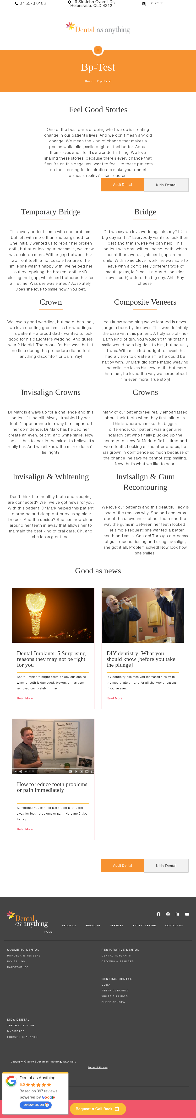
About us (69, 925)
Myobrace (16, 1031)
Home (89, 81)
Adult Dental (122, 185)
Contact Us (174, 925)
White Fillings (115, 996)
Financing (93, 925)
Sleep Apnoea (113, 1002)
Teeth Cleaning (115, 990)
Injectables (17, 967)
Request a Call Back (95, 1109)
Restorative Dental (121, 949)
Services (116, 925)
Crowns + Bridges (118, 961)
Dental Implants (116, 955)
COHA (106, 984)
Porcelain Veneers (24, 955)
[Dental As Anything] (98, 28)
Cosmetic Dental (23, 949)
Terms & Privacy (98, 1067)
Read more (25, 698)
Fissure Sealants (22, 1036)
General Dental (117, 979)
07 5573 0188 (33, 3)
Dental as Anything (37, 1077)
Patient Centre (144, 925)
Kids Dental (166, 185)
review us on (33, 1104)
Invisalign (16, 961)
